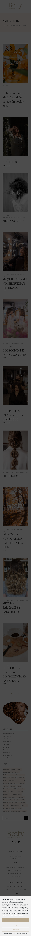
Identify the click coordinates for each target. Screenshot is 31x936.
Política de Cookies (8, 933)
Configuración (15, 929)
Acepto (15, 920)
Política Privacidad (17, 933)
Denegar (15, 924)
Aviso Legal (24, 933)
